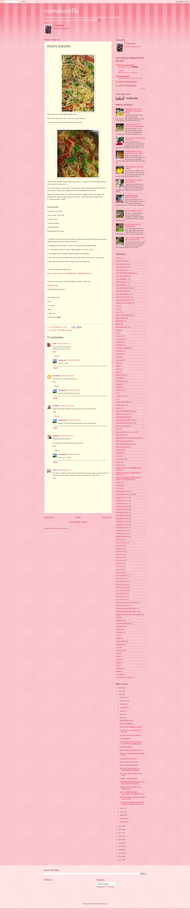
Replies (57, 356)
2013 (120, 860)
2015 (120, 853)
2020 (120, 836)
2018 (120, 843)
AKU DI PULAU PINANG (124, 288)
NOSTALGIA (120, 459)
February (123, 818)
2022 (120, 829)
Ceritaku (118, 336)
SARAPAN (119, 626)
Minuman (119, 450)
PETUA (118, 482)
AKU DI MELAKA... (122, 270)
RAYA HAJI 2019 (121, 587)
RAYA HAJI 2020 (121, 590)
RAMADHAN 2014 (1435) (124, 494)
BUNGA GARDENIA (126, 724)
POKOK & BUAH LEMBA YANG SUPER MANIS (130, 788)
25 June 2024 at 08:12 (73, 390)
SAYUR (118, 629)
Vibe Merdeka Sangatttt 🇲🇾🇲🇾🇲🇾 (128, 67)
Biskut (118, 324)
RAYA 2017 (119, 551)
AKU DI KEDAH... (122, 264)
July (121, 714)
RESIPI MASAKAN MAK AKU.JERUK (128, 614)
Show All (143, 88)
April (122, 812)
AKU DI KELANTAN (123, 267)
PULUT (118, 488)
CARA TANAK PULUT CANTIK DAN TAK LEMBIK (134, 125)
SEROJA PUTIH (52, 285)
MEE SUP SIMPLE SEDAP (133, 211)
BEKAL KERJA (121, 318)
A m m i (120, 71)
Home (78, 517)
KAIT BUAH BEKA (126, 747)
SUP (117, 635)
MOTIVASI (119, 453)
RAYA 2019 (119, 557)
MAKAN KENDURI (122, 402)
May (121, 808)
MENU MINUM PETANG (124, 444)
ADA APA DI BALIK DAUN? (129, 765)
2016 (120, 850)
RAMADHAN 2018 (122, 506)
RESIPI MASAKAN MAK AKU (126, 608)
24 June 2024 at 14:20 (67, 376)
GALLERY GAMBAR (123, 348)
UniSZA (118, 662)
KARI (118, 369)
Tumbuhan (119, 650)
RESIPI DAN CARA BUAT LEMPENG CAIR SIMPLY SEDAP (133, 111)
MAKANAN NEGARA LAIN (125, 420)
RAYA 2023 (119, 566)
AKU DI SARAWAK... (123, 294)
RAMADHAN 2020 (122, 512)
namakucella (61, 10)
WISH (118, 671)
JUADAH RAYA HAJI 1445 (128, 759)
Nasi (117, 456)
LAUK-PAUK (120, 396)
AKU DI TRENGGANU (123, 300)
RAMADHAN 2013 (122, 491)
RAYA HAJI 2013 (121, 575)
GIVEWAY (119, 351)
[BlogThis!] (74, 327)
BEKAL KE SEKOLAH (123, 315)
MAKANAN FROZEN (123, 417)
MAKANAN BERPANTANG (125, 411)
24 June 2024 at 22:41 (66, 436)
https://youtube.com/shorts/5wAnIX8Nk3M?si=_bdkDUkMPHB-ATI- (69, 273)
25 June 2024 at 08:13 (73, 454)
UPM (117, 665)
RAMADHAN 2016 (122, 500)
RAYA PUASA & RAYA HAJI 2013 (127, 602)
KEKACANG (120, 375)
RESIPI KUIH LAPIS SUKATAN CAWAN (132, 196)
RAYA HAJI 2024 (121, 593)
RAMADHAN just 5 (122, 530)
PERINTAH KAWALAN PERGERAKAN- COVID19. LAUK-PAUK (129, 479)
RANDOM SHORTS (122, 536)
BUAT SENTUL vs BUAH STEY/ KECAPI (130, 731)
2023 (120, 826)
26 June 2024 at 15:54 (64, 470)
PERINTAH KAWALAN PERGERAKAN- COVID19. (129, 474)
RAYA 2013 (119, 545)
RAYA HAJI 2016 (121, 581)
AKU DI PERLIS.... (122, 285)
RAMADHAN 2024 (122, 521)
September (123, 707)
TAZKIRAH (119, 644)
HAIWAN (119, 354)
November (123, 701)
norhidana (56, 406)
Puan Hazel (56, 376)
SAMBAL (119, 620)
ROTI (117, 617)
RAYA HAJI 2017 (121, 542)
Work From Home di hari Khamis (128, 72)
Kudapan (118, 384)
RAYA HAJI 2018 (121, 584)
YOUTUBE (119, 674)
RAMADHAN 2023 (122, 518)
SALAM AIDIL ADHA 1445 (129, 762)
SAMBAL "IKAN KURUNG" (129, 779)
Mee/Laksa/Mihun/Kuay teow (125, 432)
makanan (118, 408)
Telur (117, 647)
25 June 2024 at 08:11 (73, 360)
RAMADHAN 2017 (122, 503)
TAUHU (118, 638)
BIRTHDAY (119, 321)
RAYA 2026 (119, 539)
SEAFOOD (119, 632)
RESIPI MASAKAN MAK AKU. (126, 611)
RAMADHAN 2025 (122, 525)
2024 (120, 694)
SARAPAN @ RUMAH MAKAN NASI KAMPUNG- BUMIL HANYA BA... (132, 803)
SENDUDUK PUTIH (126, 720)
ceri (117, 333)
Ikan (117, 357)
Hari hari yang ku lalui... (126, 65)
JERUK (118, 366)
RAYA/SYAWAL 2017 (123, 605)
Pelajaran (119, 465)
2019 (120, 840)
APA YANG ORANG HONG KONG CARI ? (131, 774)
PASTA (54, 330)
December (123, 697)
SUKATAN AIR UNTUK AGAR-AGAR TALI (135, 139)
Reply (54, 352)
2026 (120, 688)
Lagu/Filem (119, 390)
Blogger (104, 904)
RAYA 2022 (119, 563)
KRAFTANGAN (121, 381)
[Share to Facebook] (79, 327)
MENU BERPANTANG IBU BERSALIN (128, 438)
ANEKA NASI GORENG (124, 303)
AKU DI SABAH (121, 291)
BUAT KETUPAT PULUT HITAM (130, 735)
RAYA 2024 (119, 569)
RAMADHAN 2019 (122, 509)
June (121, 718)
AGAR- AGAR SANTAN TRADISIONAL (133, 225)
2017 (120, 846)
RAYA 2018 (119, 554)
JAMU (118, 363)
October (122, 704)
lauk (117, 393)
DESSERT (119, 345)
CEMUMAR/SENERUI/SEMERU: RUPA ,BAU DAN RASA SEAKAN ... (132, 783)
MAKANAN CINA (122, 414)
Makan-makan (120, 405)
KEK (117, 372)
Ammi (55, 470)
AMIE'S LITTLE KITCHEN (127, 82)
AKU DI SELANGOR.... (123, 297)
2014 (120, 856)
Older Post (106, 517)
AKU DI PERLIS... (122, 282)
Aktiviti (118, 258)
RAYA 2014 (119, 548)
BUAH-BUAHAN (121, 327)
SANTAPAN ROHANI (123, 623)
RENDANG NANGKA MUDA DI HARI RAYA (132, 754)
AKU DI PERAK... (121, 279)
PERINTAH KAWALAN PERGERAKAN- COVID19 (129, 469)
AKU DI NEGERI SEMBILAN (125, 273)
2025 (120, 691)
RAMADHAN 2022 (122, 515)
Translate (111, 887)
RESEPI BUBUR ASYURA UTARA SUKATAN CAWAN (134, 152)
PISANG (118, 485)
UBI (117, 653)
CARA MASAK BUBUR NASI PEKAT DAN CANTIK (134, 239)
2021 (120, 833)
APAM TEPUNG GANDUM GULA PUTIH (134, 181)
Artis (117, 309)
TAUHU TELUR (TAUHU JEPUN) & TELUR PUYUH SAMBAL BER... (131, 743)
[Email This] (72, 327)
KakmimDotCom (124, 76)
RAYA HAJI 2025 (121, 596)
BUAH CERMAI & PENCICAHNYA (131, 750)
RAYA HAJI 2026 (121, 599)
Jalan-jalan (119, 360)
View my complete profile (61, 28)
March (122, 815)
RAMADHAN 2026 (122, 527)
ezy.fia (55, 343)
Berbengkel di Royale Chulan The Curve (130, 78)
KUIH (118, 387)
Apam (118, 306)
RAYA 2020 (119, 560)
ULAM (118, 659)
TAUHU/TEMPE (121, 641)
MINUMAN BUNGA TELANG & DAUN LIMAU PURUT (132, 798)
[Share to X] (76, 327)
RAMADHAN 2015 (122, 497)
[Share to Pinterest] (81, 327)
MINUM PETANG (121, 447)
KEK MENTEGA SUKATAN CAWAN (134, 168)
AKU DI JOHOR (121, 261)
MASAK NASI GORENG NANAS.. (131, 727)
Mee (117, 429)
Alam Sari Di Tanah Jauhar (127, 85)
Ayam (118, 312)
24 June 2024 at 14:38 (66, 406)
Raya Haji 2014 (120, 578)
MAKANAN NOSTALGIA (124, 423)
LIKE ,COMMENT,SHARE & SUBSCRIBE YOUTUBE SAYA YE (131, 793)
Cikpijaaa (56, 436)
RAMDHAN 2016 (121, 533)
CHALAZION (120, 339)
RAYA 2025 (119, 572)
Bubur (118, 330)
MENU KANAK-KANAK (124, 441)
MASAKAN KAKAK (122, 426)
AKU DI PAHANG (122, 276)
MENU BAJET (120, 435)
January (122, 822)
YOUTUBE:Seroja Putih (64, 330)
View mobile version (78, 522)
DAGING (119, 342)
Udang (118, 656)
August (122, 711)
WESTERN (119, 668)
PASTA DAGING (125, 739)
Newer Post (49, 517)
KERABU (119, 378)
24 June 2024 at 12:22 (63, 343)
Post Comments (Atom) (60, 528)
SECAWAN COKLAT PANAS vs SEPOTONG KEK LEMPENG (130, 769)
